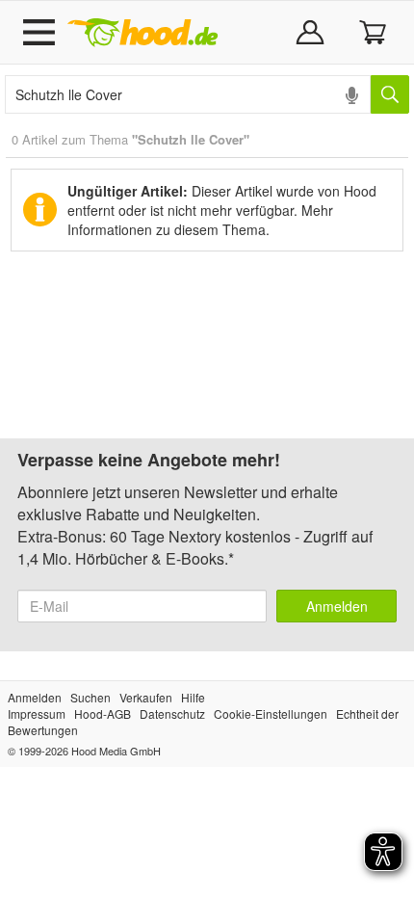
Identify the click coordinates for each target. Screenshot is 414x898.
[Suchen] (390, 94)
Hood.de (142, 32)
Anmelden (337, 606)
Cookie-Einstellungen (270, 713)
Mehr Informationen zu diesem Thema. (200, 219)
